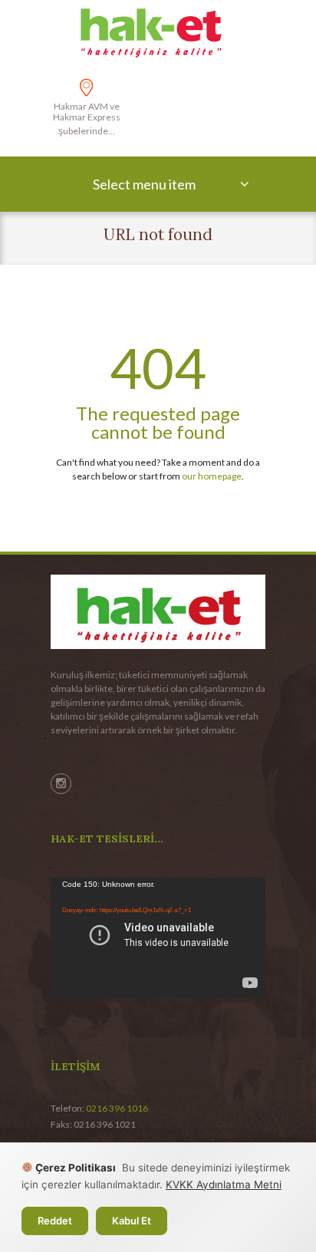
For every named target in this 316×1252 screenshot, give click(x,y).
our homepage (212, 476)
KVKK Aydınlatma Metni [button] (223, 1184)
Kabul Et (131, 1220)
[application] (158, 938)
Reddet (55, 1220)
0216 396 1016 (117, 1108)
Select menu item (144, 184)
